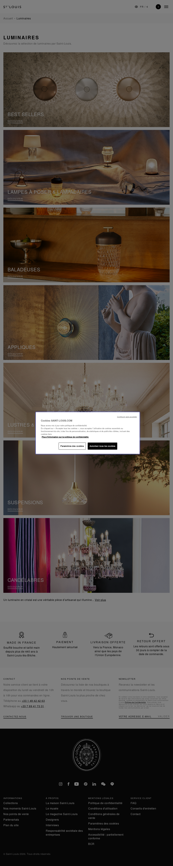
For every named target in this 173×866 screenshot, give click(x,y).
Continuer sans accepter (127, 416)
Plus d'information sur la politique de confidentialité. (65, 436)
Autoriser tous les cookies (102, 445)
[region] (88, 433)
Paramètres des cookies (72, 445)
